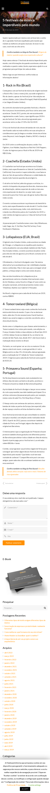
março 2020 (9, 708)
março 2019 (9, 750)
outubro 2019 (9, 725)
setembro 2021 (10, 677)
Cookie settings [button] (34, 785)
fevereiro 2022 (10, 660)
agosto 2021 (9, 680)
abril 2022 (8, 653)
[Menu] (2, 9)
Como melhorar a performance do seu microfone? (23, 632)
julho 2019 (8, 736)
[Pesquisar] (47, 9)
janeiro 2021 (9, 691)
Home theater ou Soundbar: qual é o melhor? (21, 635)
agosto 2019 (9, 732)
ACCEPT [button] (25, 789)
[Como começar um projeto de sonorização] (25, 595)
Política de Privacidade (16, 785)
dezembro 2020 (10, 694)
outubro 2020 (9, 701)
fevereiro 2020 (10, 711)
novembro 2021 (10, 670)
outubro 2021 (9, 673)
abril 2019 (8, 746)
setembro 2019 (10, 729)
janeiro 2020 (9, 715)
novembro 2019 (10, 722)
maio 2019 (8, 743)
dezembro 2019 (10, 718)
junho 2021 (8, 684)
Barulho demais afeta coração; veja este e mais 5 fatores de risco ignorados (26, 471)
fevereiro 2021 (10, 687)
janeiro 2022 (9, 663)
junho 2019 (8, 739)
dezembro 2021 (10, 666)
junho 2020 (8, 705)
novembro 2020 (10, 698)
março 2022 (9, 656)
